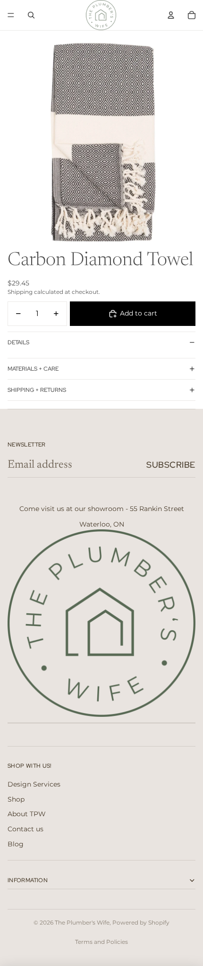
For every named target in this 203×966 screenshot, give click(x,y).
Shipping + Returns (37, 390)
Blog (16, 844)
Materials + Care (33, 369)
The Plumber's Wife (82, 922)
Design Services (34, 784)
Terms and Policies (101, 941)
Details (18, 342)
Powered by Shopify (140, 922)
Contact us (25, 829)
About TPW (27, 814)
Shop (16, 799)
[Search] (31, 15)
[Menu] (11, 15)
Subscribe (170, 464)
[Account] (171, 15)
